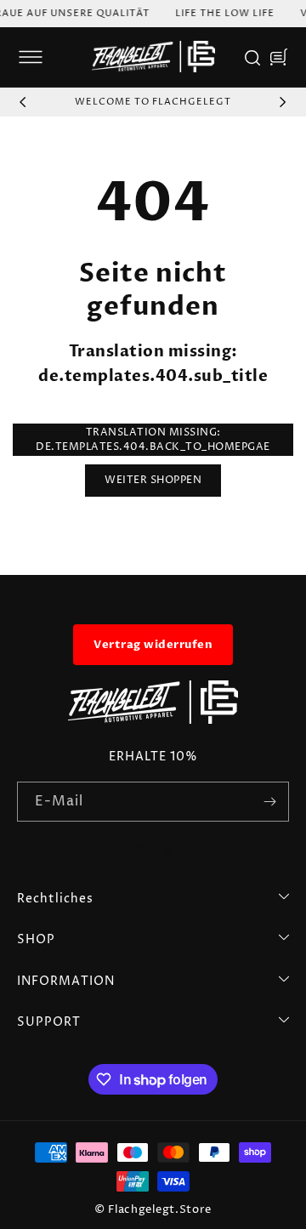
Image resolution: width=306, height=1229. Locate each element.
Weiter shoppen (153, 480)
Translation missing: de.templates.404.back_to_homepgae (153, 439)
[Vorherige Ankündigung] (23, 102)
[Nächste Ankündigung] (283, 102)
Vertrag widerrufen (153, 644)
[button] (30, 57)
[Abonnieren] (269, 802)
